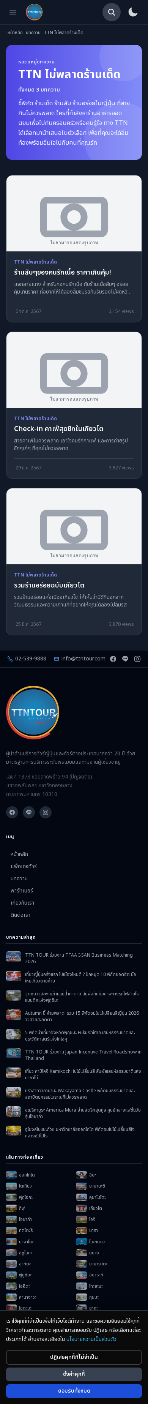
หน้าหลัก (15, 33)
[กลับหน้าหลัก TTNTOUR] (34, 12)
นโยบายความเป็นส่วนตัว (91, 1339)
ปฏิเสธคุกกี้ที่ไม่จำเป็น (74, 1357)
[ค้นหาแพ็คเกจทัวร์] (111, 12)
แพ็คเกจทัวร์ (24, 866)
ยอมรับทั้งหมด (74, 1391)
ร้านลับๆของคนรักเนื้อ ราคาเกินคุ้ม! (62, 273)
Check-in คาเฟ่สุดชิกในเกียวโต (59, 429)
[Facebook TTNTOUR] (113, 659)
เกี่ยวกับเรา (22, 903)
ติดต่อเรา (20, 915)
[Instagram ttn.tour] (137, 659)
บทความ (33, 33)
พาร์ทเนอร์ (22, 891)
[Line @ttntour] (125, 659)
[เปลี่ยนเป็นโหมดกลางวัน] (133, 12)
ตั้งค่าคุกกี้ (74, 1374)
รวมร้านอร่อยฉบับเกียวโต (49, 586)
